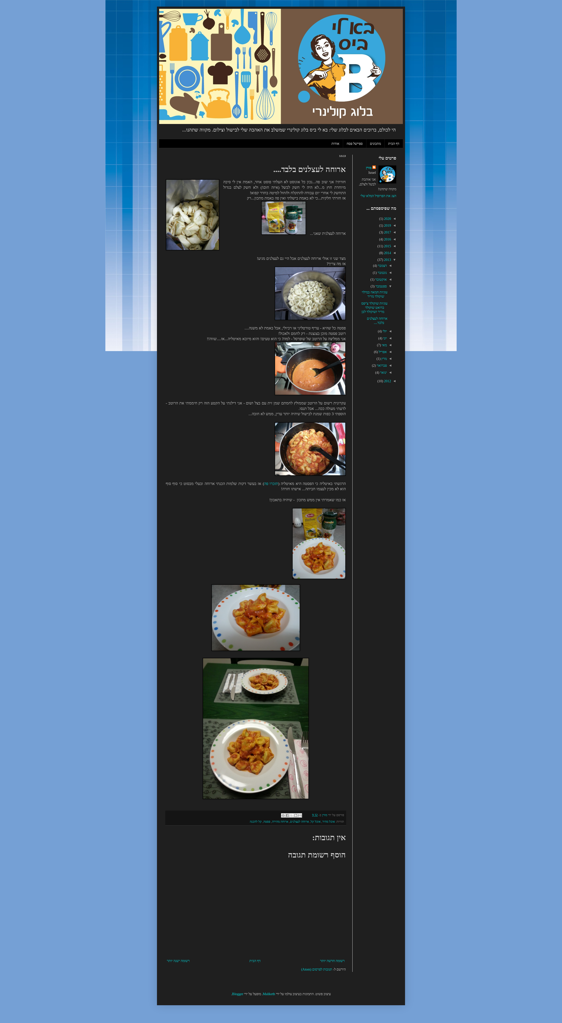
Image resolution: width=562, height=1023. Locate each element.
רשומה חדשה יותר (332, 961)
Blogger (237, 994)
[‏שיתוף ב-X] (291, 815)
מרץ (383, 359)
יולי (384, 331)
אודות (335, 143)
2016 (387, 239)
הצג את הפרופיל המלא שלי (378, 196)
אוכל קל (316, 821)
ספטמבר (381, 286)
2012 (387, 381)
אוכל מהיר (328, 821)
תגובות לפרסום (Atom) (316, 969)
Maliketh (269, 994)
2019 (387, 225)
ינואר (383, 372)
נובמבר (382, 273)
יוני (384, 338)
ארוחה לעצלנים (299, 821)
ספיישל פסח (355, 143)
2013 (387, 260)
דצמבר (382, 265)
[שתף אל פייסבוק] (287, 815)
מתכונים (375, 143)
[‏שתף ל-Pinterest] (283, 815)
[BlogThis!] (296, 815)
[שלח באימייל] (300, 815)
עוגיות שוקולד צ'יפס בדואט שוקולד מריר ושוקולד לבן (374, 308)
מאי (384, 345)
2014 (387, 253)
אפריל (382, 352)
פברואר (381, 365)
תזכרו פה (271, 483)
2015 (387, 246)
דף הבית (393, 143)
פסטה (266, 821)
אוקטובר (380, 279)
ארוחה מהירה (280, 821)
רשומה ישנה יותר (178, 961)
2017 (387, 232)
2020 (387, 219)
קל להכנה (256, 821)
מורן (368, 168)
